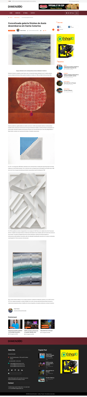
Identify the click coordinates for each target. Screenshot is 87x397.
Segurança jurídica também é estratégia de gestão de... (71, 67)
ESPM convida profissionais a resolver (49, 363)
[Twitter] (70, 13)
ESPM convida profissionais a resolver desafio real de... (71, 75)
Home (11, 12)
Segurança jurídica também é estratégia (50, 355)
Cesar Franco (17, 17)
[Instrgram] (68, 13)
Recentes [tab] (61, 61)
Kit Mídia (25, 12)
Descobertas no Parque (16, 1)
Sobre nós (17, 12)
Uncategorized (45, 327)
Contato (33, 12)
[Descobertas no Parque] (41, 372)
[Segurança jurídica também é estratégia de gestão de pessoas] (41, 355)
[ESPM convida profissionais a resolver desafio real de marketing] (41, 364)
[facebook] (66, 13)
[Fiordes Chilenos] (41, 379)
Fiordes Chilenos (68, 90)
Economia (28, 327)
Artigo (11, 327)
